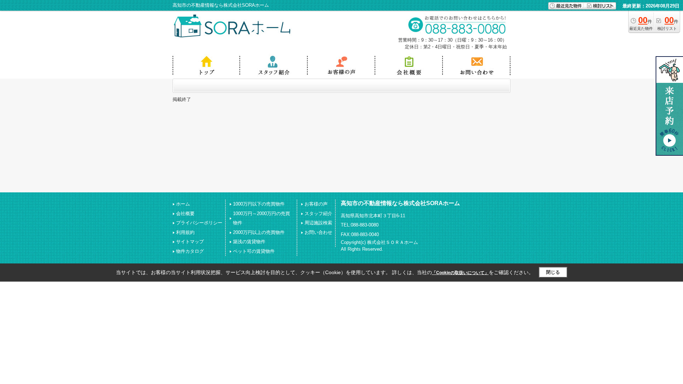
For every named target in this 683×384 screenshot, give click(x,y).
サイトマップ (190, 241)
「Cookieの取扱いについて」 (460, 272)
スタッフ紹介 (318, 213)
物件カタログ (190, 251)
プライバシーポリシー (199, 222)
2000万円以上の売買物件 (259, 232)
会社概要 (185, 213)
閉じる (553, 272)
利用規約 (185, 232)
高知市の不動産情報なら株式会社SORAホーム (400, 203)
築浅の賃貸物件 (249, 241)
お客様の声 (316, 204)
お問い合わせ (318, 232)
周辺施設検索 (318, 222)
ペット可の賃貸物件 (254, 251)
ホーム (183, 204)
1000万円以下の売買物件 (259, 204)
